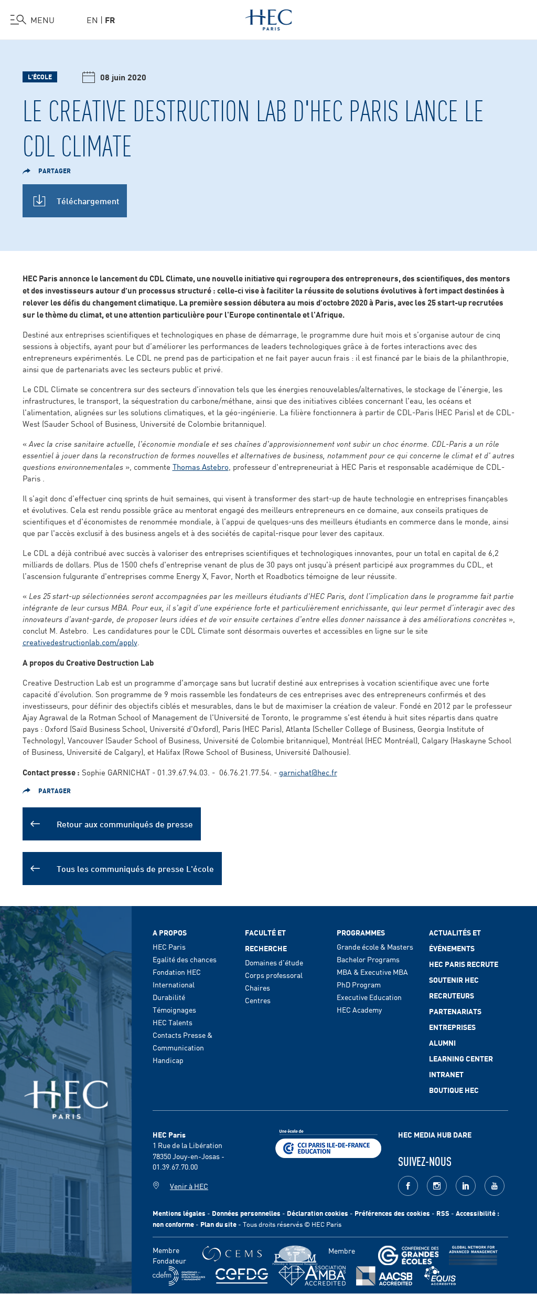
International (174, 984)
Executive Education (369, 997)
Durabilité (169, 997)
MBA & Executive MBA (372, 971)
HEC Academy (359, 1009)
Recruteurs (451, 995)
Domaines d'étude (274, 962)
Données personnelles (246, 1213)
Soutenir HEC (454, 979)
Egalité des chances (185, 959)
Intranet (446, 1074)
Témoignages (174, 1009)
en (92, 19)
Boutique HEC (454, 1090)
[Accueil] (268, 18)
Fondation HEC (177, 971)
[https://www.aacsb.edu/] (384, 1276)
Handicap (168, 1060)
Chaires (257, 987)
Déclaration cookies (317, 1213)
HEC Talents (172, 1022)
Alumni (442, 1042)
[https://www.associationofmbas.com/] (312, 1276)
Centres (258, 1000)
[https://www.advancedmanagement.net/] (473, 1255)
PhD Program (359, 984)
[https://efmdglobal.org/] (440, 1276)
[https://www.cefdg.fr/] (242, 1276)
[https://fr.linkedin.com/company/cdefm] (179, 1276)
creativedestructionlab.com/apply (80, 642)
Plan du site (218, 1224)
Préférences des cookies (392, 1213)
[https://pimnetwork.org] (295, 1255)
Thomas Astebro (201, 466)
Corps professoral (274, 975)
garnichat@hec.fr (308, 772)
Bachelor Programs (368, 959)
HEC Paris (169, 946)
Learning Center (461, 1058)
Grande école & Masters (375, 946)
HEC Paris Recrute (463, 964)
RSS (442, 1213)
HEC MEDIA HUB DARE (434, 1134)
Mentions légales (179, 1213)
